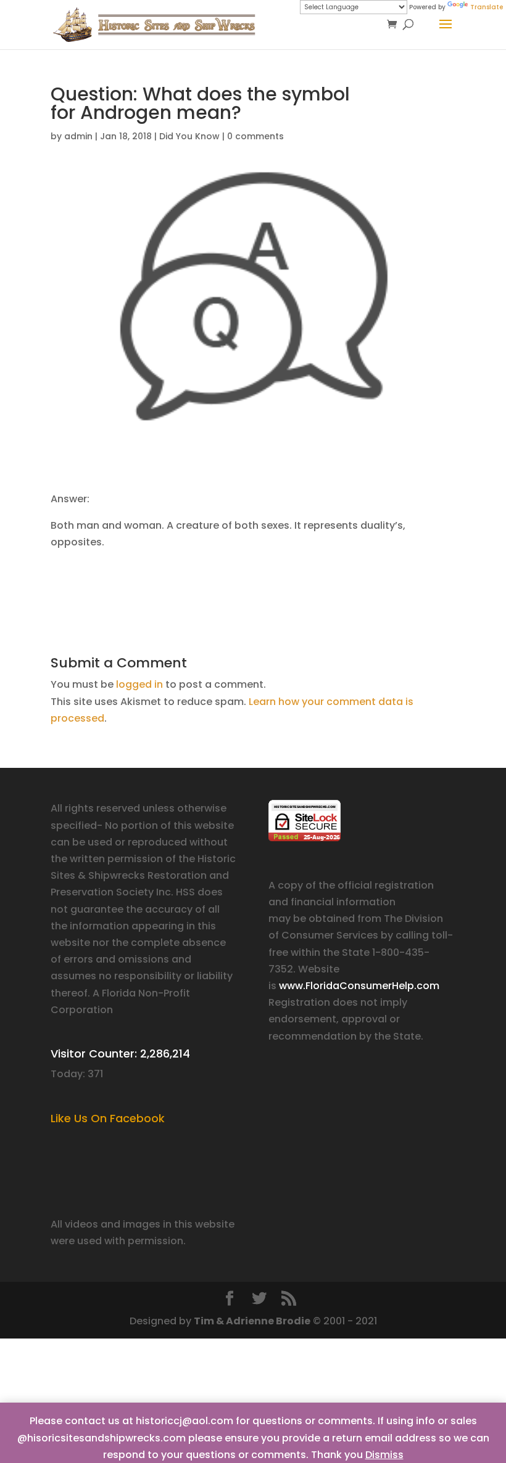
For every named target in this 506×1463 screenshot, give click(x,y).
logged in (139, 684)
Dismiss (384, 1455)
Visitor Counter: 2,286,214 (120, 1053)
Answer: (70, 499)
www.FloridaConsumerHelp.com (359, 986)
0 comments (255, 136)
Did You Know (189, 136)
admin (78, 136)
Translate (486, 7)
